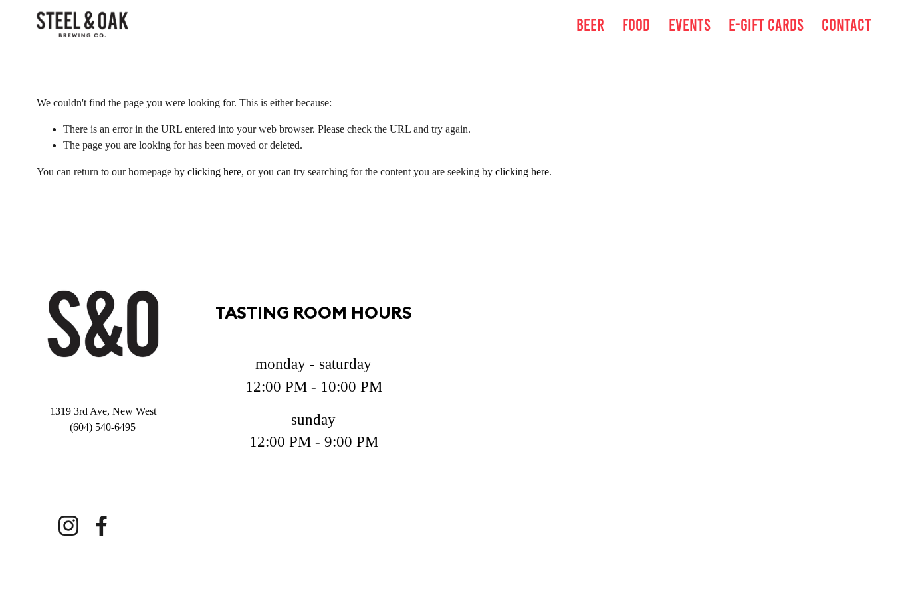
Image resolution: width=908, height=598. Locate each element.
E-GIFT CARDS (766, 24)
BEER (590, 24)
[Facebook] (101, 525)
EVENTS (690, 24)
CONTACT (846, 24)
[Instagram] (68, 525)
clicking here (214, 171)
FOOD (636, 24)
